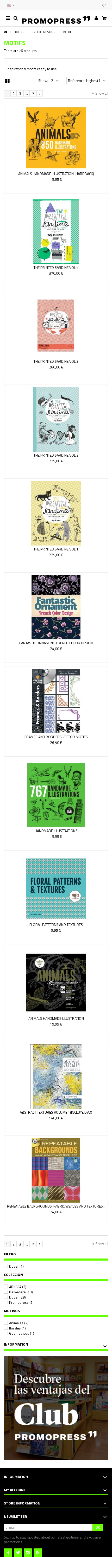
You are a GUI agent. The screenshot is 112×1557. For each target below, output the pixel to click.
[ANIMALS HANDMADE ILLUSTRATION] (56, 982)
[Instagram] (28, 1552)
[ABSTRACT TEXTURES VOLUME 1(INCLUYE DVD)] (56, 1076)
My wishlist (103, 6)
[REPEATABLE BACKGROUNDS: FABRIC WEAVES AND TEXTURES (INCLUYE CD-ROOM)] (56, 1170)
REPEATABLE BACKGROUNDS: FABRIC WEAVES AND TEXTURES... (56, 1206)
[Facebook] (8, 1552)
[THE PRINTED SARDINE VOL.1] (56, 513)
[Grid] (7, 81)
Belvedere (21, 1292)
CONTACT (86, 5)
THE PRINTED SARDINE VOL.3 (56, 361)
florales (17, 1328)
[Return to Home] (5, 32)
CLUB (96, 5)
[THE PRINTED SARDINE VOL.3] (56, 325)
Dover (16, 1266)
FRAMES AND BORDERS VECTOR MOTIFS (56, 736)
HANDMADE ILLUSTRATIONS (56, 830)
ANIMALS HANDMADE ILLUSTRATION (56, 1018)
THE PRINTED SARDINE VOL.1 (56, 549)
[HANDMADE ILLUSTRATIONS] (56, 795)
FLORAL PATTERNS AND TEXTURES (56, 924)
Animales (18, 1323)
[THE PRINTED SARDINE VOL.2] (56, 419)
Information (16, 1344)
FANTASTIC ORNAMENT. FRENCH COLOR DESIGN (56, 643)
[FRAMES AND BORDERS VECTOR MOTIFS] (56, 701)
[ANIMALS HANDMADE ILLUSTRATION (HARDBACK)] (56, 138)
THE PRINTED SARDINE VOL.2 (56, 455)
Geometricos (21, 1333)
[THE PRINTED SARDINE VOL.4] (56, 231)
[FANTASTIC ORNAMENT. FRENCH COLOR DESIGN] (56, 607)
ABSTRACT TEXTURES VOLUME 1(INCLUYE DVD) (56, 1112)
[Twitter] (18, 1552)
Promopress (21, 1302)
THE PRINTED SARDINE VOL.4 (56, 267)
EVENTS (91, 5)
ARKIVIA (17, 1286)
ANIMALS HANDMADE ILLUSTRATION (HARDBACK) (56, 173)
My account (15, 1490)
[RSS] (38, 1552)
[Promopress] (56, 18)
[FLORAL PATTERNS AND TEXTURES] (56, 889)
